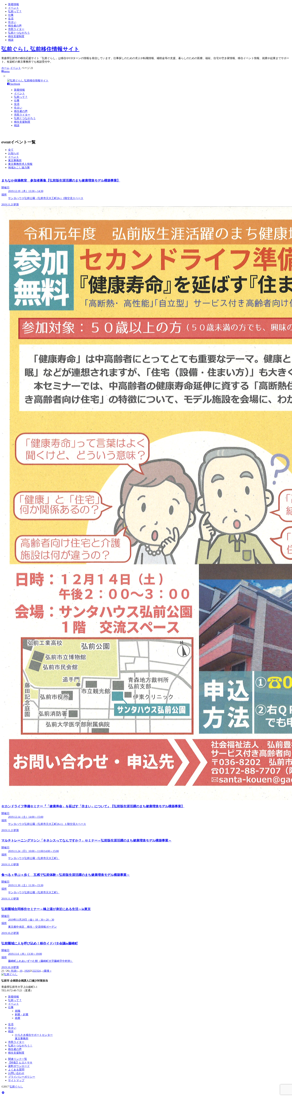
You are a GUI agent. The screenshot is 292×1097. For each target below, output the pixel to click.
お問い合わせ (16, 1073)
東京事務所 (15, 160)
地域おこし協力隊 (19, 167)
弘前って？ (15, 11)
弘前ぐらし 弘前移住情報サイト (40, 49)
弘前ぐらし (16, 1086)
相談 (11, 39)
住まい (12, 22)
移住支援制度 (16, 36)
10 (21, 970)
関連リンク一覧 (17, 1059)
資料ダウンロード (19, 1066)
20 (28, 970)
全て (11, 149)
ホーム (5, 68)
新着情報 (13, 4)
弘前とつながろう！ (20, 1045)
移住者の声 (15, 25)
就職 (17, 1010)
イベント (13, 7)
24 (39, 970)
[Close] (4, 76)
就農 (17, 1018)
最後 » (47, 970)
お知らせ (13, 153)
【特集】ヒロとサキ (20, 1062)
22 (33, 970)
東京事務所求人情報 (20, 164)
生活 (11, 18)
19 (25, 970)
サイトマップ (16, 1080)
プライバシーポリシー (21, 1076)
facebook (15, 83)
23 (36, 970)
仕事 (11, 15)
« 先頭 (12, 970)
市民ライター (16, 29)
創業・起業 (21, 1014)
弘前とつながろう (19, 32)
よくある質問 (16, 1069)
